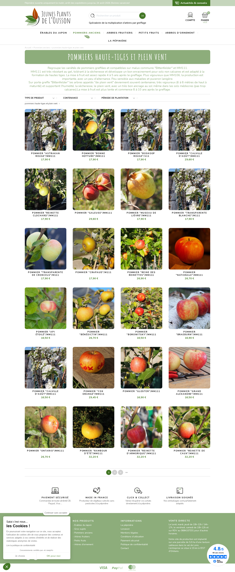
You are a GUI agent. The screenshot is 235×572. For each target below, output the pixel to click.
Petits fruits (149, 32)
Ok (142, 16)
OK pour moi (53, 556)
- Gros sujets (79, 528)
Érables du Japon (53, 32)
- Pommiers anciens (83, 532)
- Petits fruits (79, 540)
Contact (125, 548)
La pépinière (117, 40)
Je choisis (20, 556)
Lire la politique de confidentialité (20, 545)
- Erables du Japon (82, 525)
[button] (7, 566)
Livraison (125, 528)
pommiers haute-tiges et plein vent (41, 103)
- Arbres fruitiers (81, 536)
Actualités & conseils (193, 3)
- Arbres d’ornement (83, 544)
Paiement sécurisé (130, 540)
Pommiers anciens (87, 32)
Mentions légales (129, 532)
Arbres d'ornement (180, 32)
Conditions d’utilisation (132, 536)
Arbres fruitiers (120, 32)
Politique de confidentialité (134, 544)
